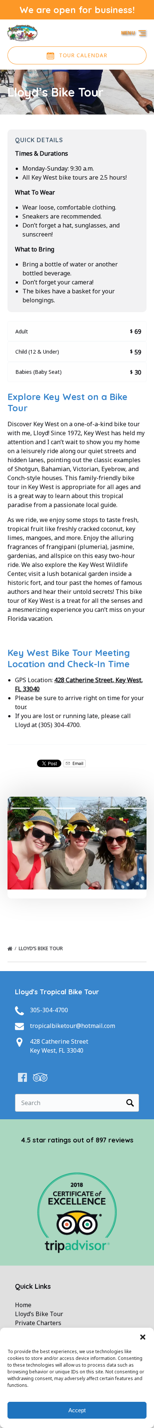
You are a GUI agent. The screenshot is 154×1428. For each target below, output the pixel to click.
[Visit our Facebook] (22, 1077)
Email (77, 763)
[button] (143, 1337)
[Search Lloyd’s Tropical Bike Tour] (130, 1103)
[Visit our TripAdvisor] (40, 1077)
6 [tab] (133, 808)
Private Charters (38, 1323)
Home (23, 1305)
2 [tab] (43, 808)
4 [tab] (88, 808)
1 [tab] (20, 808)
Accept (77, 1410)
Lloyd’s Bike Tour (41, 948)
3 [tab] (65, 808)
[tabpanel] (77, 843)
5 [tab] (111, 808)
